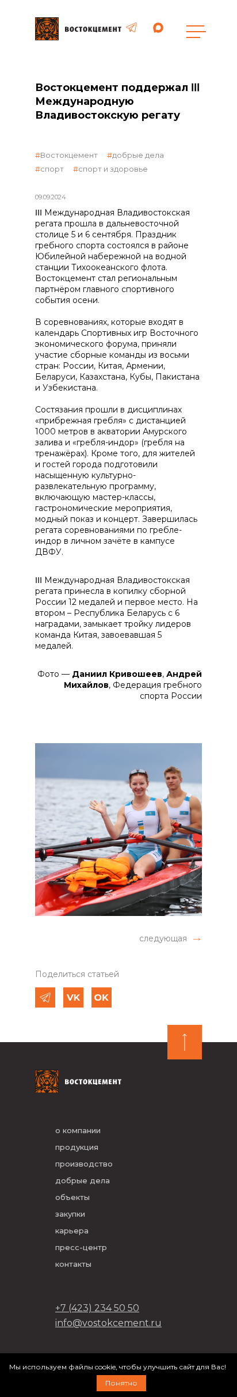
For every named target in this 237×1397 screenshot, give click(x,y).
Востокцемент (69, 155)
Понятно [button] (121, 1383)
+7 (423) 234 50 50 (97, 1308)
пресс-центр (81, 1247)
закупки (70, 1213)
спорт (52, 168)
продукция (76, 1147)
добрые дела (138, 155)
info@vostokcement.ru (108, 1323)
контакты (73, 1264)
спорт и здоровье (113, 168)
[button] (170, 938)
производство (84, 1163)
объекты (72, 1197)
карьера (72, 1230)
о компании (78, 1130)
